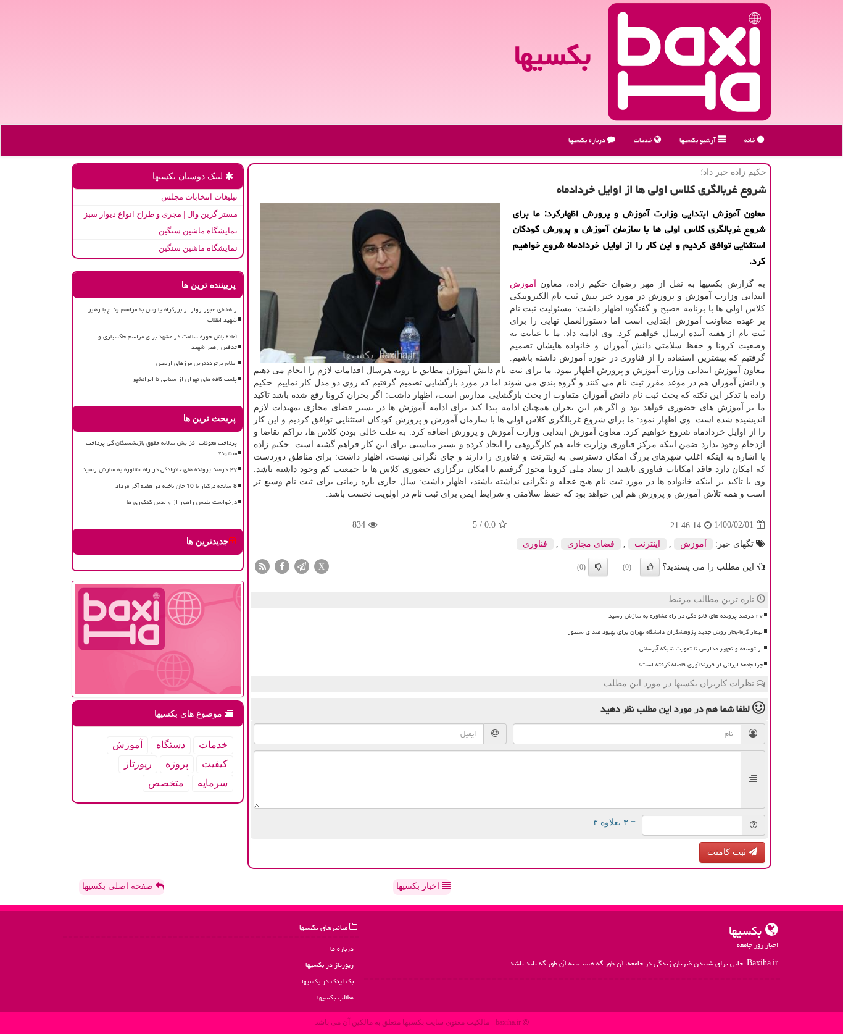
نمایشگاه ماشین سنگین (198, 230)
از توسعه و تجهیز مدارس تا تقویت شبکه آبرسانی (701, 648)
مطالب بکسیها (335, 997)
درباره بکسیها (587, 139)
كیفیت (215, 764)
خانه (750, 139)
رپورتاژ (138, 764)
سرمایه (212, 783)
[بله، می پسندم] (650, 567)
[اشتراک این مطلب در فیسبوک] (282, 565)
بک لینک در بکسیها (328, 981)
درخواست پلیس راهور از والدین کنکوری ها (182, 502)
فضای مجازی (591, 544)
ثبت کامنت (728, 852)
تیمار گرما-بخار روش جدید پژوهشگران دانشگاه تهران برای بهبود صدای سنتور (665, 632)
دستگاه (170, 744)
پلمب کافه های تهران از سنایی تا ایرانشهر (184, 379)
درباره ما (342, 948)
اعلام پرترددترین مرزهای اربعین (196, 363)
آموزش (523, 283)
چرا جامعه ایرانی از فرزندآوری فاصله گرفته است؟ (701, 664)
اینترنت (647, 544)
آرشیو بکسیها (698, 139)
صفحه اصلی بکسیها (119, 886)
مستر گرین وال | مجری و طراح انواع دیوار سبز (161, 214)
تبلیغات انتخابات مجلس (199, 196)
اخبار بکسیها (419, 886)
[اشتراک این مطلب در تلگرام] (301, 565)
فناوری (535, 544)
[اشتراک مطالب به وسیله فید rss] (262, 565)
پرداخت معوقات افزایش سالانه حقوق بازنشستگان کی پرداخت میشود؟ (161, 448)
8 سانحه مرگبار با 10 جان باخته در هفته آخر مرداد (176, 486)
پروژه (176, 764)
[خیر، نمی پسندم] (598, 567)
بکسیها (552, 55)
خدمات (644, 139)
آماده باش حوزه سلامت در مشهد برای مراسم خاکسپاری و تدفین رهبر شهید (167, 341)
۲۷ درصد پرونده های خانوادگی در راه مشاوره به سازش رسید (685, 616)
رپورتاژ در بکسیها (329, 964)
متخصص (166, 783)
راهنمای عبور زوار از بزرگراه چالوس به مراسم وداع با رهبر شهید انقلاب (162, 314)
